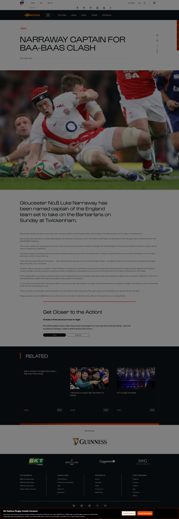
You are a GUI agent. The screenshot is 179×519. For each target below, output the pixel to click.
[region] (89, 513)
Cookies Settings (128, 513)
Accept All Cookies (144, 513)
